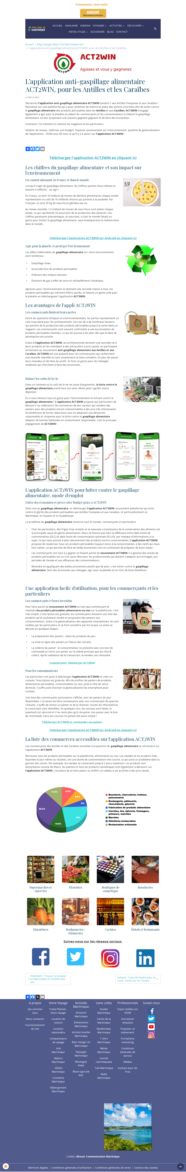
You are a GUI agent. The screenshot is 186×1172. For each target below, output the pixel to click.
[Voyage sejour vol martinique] (128, 1126)
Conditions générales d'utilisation (71, 1167)
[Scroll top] (180, 1166)
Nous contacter (35, 1019)
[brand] (36, 28)
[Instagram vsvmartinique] (151, 1034)
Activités (115, 25)
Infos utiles (77, 32)
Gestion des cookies (146, 1167)
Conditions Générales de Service (127, 1052)
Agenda (85, 25)
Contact (122, 32)
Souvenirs (98, 32)
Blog (110, 32)
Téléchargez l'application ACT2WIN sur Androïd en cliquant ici (93, 238)
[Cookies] (6, 1166)
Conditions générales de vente (113, 1167)
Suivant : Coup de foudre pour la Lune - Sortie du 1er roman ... (136, 979)
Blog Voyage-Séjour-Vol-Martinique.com (60, 44)
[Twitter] (151, 1018)
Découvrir (134, 25)
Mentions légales (38, 1167)
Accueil (57, 25)
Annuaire (71, 25)
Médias (128, 1061)
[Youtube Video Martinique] (151, 1026)
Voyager (99, 25)
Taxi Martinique (104, 1068)
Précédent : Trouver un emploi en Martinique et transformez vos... (48, 979)
